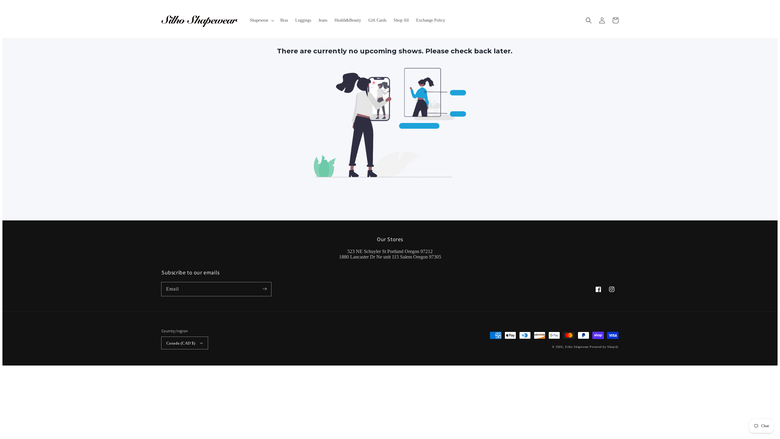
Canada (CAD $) (180, 343)
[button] (588, 20)
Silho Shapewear (577, 346)
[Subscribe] (264, 289)
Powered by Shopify (604, 346)
